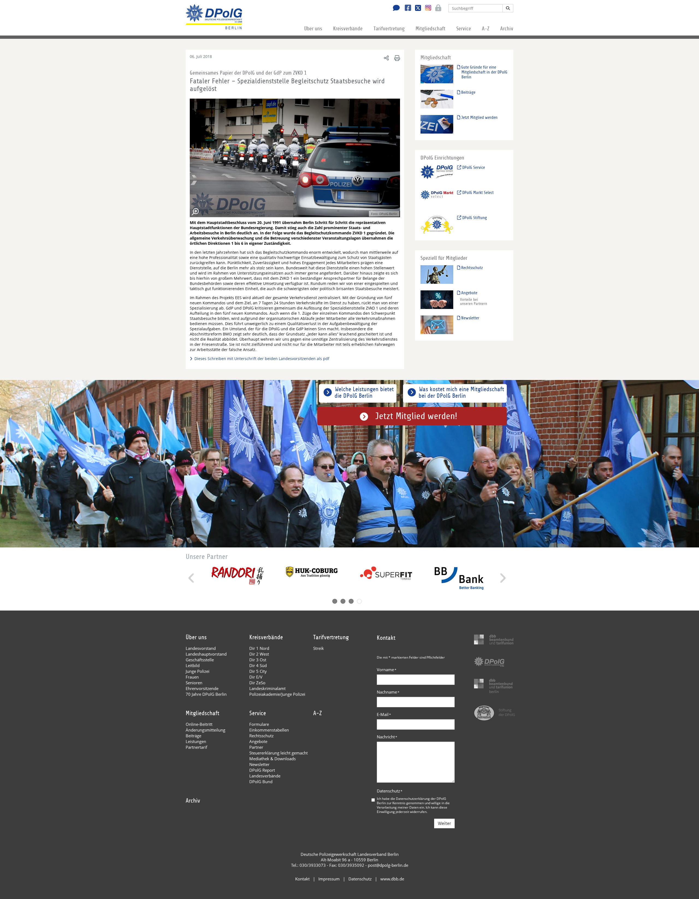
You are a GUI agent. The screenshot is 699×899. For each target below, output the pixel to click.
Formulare (259, 724)
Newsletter (469, 318)
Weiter (444, 823)
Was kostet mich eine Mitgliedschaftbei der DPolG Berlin (461, 392)
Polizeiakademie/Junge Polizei (277, 694)
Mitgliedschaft (430, 28)
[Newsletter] (436, 325)
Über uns (313, 28)
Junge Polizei (197, 671)
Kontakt (302, 879)
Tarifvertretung (389, 28)
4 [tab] (359, 601)
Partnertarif (196, 747)
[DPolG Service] (436, 174)
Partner (256, 747)
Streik (318, 648)
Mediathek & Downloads (272, 758)
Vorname (386, 669)
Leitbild (193, 665)
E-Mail (384, 714)
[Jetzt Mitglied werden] (436, 124)
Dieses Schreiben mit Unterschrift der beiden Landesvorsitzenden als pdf (261, 358)
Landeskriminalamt (267, 688)
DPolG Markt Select (477, 192)
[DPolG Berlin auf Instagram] (426, 8)
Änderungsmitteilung (205, 730)
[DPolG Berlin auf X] (416, 8)
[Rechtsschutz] (436, 274)
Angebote (468, 292)
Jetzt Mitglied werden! (416, 416)
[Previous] (191, 578)
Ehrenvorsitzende (202, 688)
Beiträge (467, 92)
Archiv (506, 28)
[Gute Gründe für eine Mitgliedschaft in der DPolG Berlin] (436, 74)
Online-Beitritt (199, 724)
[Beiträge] (436, 99)
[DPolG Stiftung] (436, 224)
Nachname (388, 692)
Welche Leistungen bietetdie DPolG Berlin (364, 392)
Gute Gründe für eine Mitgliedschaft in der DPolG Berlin (483, 72)
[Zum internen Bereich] (436, 8)
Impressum (329, 879)
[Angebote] (436, 299)
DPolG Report (262, 770)
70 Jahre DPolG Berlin (206, 694)
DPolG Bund (261, 781)
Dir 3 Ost (257, 659)
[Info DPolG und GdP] (192, 358)
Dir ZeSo (257, 682)
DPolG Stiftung (474, 217)
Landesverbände (264, 776)
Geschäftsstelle (200, 659)
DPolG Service (473, 167)
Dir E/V (255, 677)
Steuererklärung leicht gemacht (278, 753)
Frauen (192, 677)
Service (463, 28)
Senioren (194, 682)
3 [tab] (351, 601)
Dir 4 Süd (258, 665)
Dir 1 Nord (259, 648)
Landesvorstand (201, 648)
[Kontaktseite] (395, 8)
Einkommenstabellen (269, 730)
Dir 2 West (259, 654)
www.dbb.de (392, 879)
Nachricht (387, 736)
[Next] (502, 578)
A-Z (485, 28)
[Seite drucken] (396, 58)
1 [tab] (334, 601)
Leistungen (196, 741)
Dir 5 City (258, 671)
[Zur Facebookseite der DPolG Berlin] (406, 8)
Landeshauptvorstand (206, 654)
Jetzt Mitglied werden (478, 117)
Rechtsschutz (471, 267)
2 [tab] (342, 601)
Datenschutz (389, 791)
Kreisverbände (348, 28)
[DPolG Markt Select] (436, 199)
